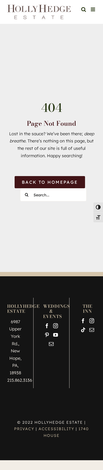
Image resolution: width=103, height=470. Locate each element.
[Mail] (51, 344)
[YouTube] (55, 335)
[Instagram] (55, 326)
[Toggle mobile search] (83, 9)
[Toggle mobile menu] (93, 9)
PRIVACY (25, 428)
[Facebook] (47, 326)
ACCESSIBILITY (56, 428)
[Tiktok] (83, 330)
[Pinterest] (47, 335)
